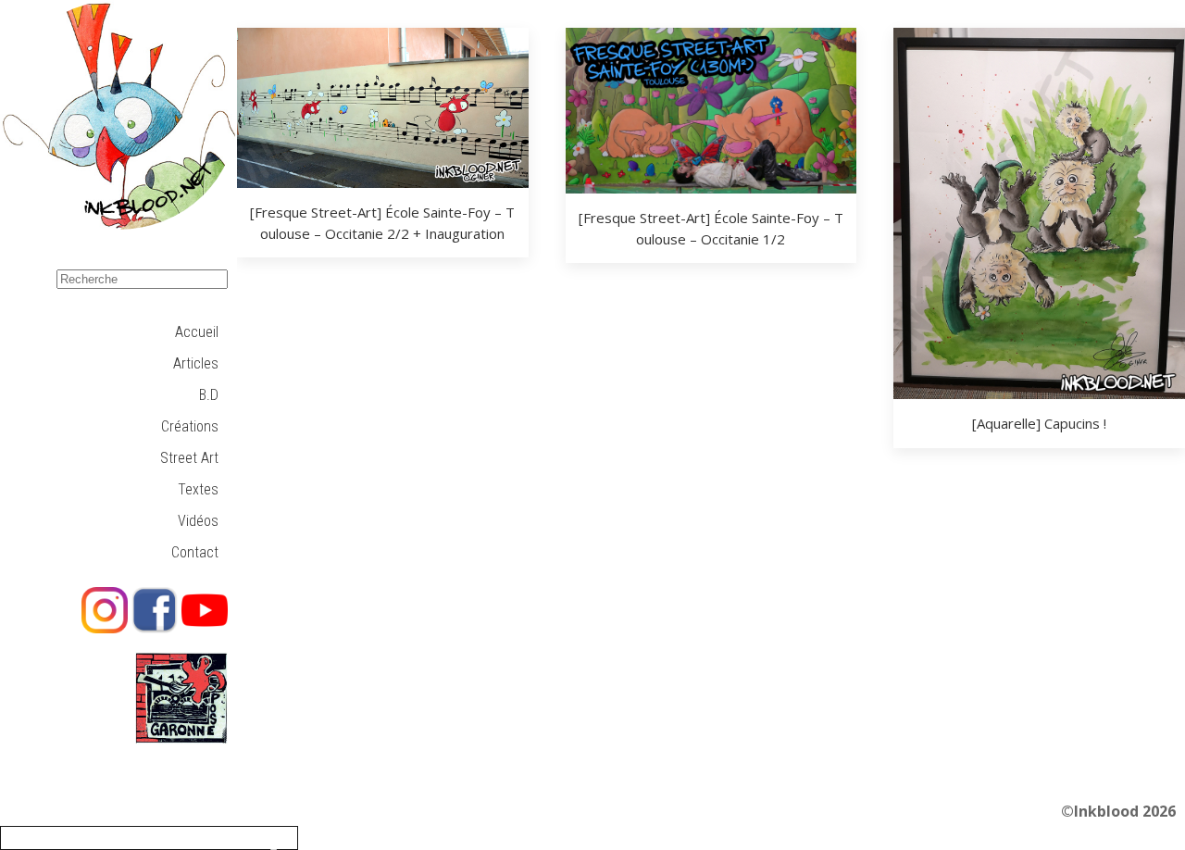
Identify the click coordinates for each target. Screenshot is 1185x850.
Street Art (189, 458)
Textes (198, 489)
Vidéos (198, 521)
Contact (194, 552)
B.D (208, 395)
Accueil (196, 332)
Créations (189, 426)
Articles (195, 363)
